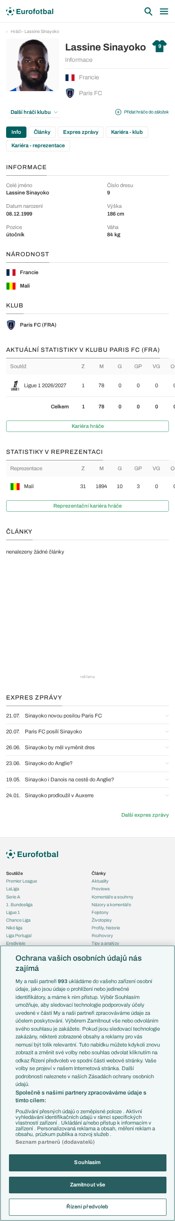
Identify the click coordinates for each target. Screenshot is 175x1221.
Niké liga (14, 927)
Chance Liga (18, 920)
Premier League (21, 881)
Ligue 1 (13, 912)
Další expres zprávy (145, 815)
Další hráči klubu (31, 112)
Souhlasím (87, 1162)
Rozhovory (102, 935)
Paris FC (90, 93)
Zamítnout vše (87, 1185)
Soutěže (14, 873)
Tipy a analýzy (105, 943)
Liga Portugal (18, 935)
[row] (90, 386)
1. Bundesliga (19, 904)
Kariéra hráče (88, 426)
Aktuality (100, 881)
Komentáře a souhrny (112, 896)
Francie (89, 77)
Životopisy (102, 920)
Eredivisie (15, 943)
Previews (101, 888)
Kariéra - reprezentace (38, 145)
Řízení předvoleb (87, 1207)
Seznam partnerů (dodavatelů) (55, 1142)
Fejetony (100, 912)
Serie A (13, 896)
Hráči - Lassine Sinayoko (35, 31)
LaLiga (12, 888)
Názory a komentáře (111, 904)
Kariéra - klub (127, 132)
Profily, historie (106, 927)
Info (16, 132)
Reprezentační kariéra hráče (87, 506)
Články (42, 132)
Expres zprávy (80, 132)
